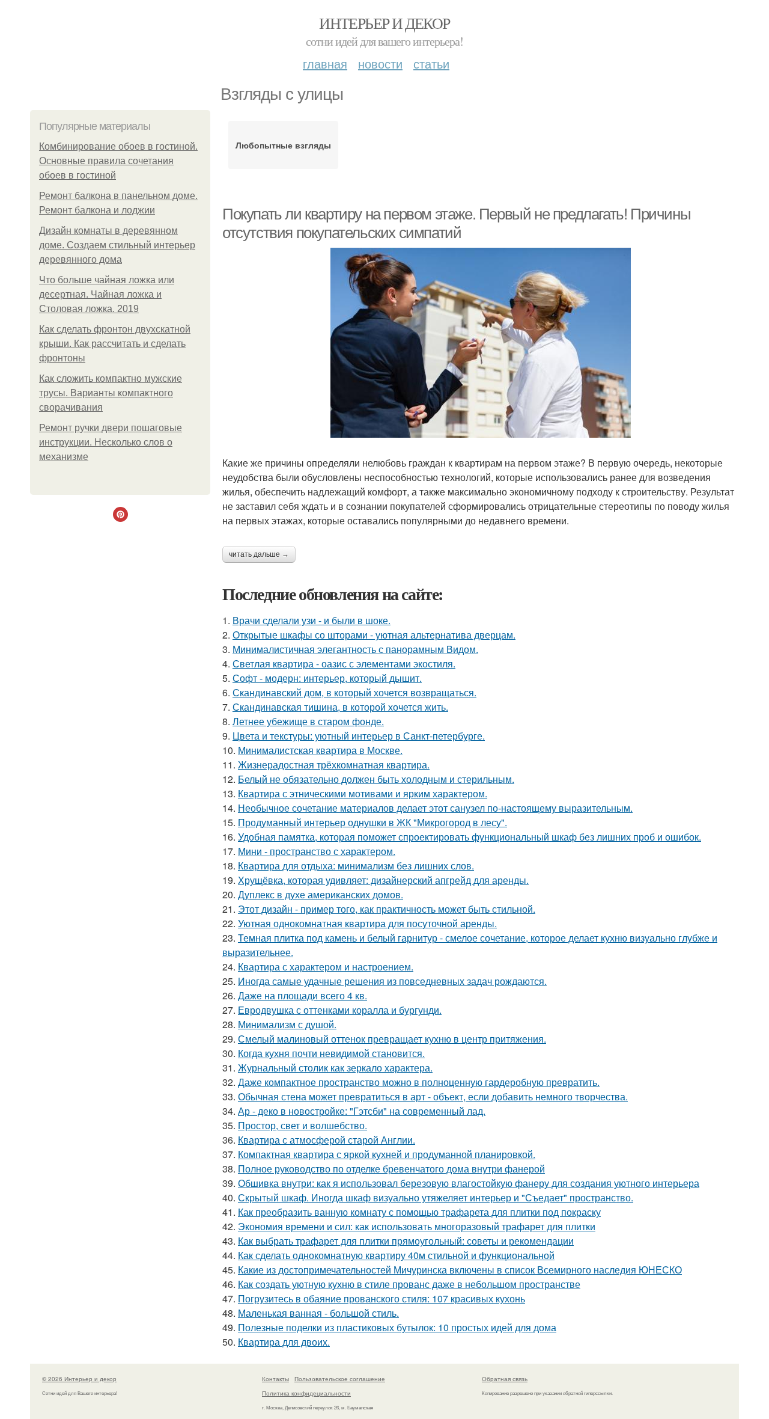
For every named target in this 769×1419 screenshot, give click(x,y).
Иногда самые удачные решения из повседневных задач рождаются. (392, 981)
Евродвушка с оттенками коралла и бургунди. (340, 1010)
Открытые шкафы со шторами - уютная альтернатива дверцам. (374, 635)
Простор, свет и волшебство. (302, 1125)
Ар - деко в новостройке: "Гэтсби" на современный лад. (361, 1111)
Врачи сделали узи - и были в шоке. (312, 620)
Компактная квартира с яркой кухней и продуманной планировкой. (386, 1154)
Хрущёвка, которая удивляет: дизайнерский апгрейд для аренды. (383, 880)
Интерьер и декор (384, 23)
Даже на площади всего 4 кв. (302, 995)
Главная (325, 63)
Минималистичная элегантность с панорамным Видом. (355, 649)
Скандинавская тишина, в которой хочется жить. (340, 707)
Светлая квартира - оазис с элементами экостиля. (344, 663)
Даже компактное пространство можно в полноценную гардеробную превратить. (419, 1082)
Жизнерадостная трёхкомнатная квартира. (334, 764)
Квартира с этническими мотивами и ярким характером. (362, 793)
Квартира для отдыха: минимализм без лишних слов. (356, 865)
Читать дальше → (259, 554)
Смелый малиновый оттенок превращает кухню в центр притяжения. (392, 1039)
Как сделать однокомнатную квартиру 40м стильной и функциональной (396, 1255)
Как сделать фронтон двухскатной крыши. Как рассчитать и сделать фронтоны (114, 343)
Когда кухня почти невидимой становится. (331, 1053)
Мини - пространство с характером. (316, 851)
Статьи (431, 63)
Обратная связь (504, 1379)
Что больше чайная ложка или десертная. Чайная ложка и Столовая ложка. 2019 (106, 294)
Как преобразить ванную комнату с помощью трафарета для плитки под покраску (419, 1212)
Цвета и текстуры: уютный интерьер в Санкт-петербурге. (359, 736)
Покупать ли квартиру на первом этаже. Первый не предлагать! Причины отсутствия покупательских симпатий (456, 223)
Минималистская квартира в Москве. (320, 750)
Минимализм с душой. (287, 1024)
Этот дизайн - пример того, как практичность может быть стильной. (386, 909)
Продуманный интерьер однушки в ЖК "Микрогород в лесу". (372, 822)
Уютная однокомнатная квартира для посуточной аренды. (367, 923)
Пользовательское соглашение (339, 1379)
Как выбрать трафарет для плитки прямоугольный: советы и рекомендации (406, 1241)
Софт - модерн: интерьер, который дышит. (327, 678)
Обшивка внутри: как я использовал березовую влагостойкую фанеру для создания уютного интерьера (468, 1183)
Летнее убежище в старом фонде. (308, 721)
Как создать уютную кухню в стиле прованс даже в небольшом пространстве (409, 1284)
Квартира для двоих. (284, 1342)
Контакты (275, 1379)
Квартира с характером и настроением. (325, 966)
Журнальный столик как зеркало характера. (335, 1067)
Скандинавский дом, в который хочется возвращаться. (354, 692)
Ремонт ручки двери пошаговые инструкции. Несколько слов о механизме (110, 442)
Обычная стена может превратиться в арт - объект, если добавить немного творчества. (433, 1096)
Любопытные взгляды (283, 145)
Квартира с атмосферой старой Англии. (326, 1140)
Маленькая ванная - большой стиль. (318, 1313)
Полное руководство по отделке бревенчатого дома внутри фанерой (391, 1168)
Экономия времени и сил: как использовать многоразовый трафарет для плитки (416, 1226)
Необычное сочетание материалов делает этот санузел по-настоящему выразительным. (435, 808)
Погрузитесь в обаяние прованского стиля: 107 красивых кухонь (381, 1298)
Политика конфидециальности (306, 1393)
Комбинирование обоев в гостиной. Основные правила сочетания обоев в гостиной (118, 160)
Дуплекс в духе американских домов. (320, 894)
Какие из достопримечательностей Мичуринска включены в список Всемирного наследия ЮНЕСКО (460, 1269)
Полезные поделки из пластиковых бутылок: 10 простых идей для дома (397, 1327)
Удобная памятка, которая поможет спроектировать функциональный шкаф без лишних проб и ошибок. (469, 837)
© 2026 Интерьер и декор (79, 1379)
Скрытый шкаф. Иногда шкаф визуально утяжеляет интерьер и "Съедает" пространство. (435, 1197)
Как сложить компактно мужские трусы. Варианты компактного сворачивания (110, 392)
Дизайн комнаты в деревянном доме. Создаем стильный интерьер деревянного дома (117, 245)
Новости (380, 63)
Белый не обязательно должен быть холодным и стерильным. (376, 779)
